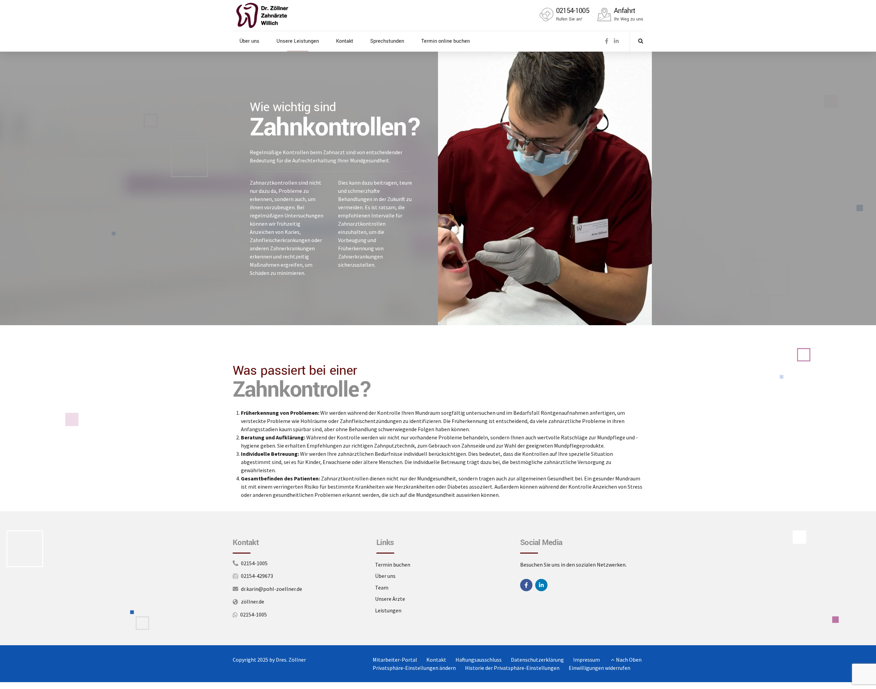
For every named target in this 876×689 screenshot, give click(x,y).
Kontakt (344, 41)
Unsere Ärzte (390, 598)
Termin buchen (392, 564)
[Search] (640, 40)
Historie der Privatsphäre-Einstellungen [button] (512, 667)
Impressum (586, 659)
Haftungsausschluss (478, 659)
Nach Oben (629, 659)
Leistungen (388, 610)
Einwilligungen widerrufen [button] (599, 667)
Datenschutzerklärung (537, 659)
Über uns (249, 41)
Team (381, 587)
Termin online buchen (445, 41)
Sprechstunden (387, 41)
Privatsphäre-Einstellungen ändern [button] (414, 667)
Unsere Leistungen (297, 41)
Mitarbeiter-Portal (395, 659)
